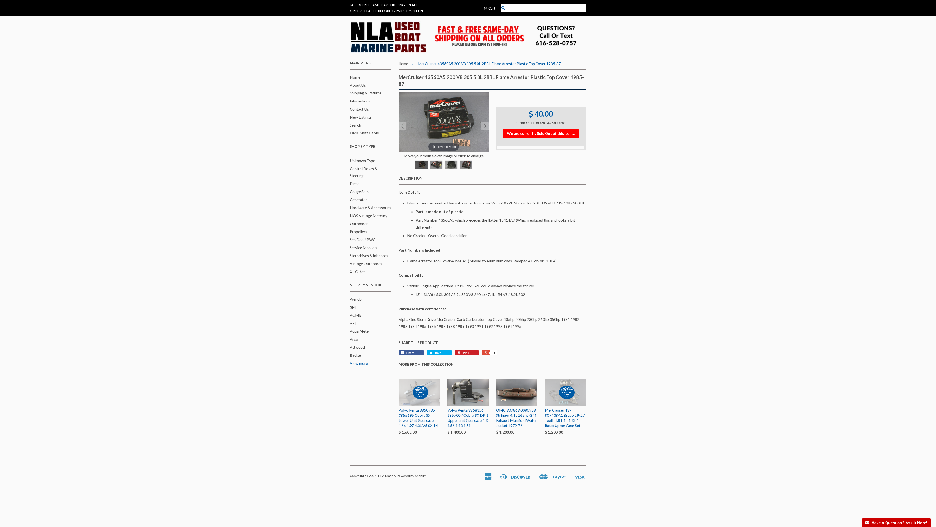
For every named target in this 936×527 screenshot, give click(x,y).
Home (355, 77)
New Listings (360, 117)
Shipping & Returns (365, 93)
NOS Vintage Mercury (368, 215)
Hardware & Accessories (370, 207)
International (360, 101)
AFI (353, 323)
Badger (356, 355)
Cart (491, 8)
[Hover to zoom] (444, 122)
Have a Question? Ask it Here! (898, 523)
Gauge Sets (359, 191)
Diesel (355, 183)
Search (355, 125)
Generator (358, 199)
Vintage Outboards (366, 263)
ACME (355, 315)
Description (410, 178)
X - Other (357, 271)
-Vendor (356, 299)
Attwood (357, 347)
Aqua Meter (360, 331)
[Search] (503, 8)
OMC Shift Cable (364, 133)
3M (353, 307)
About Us (358, 85)
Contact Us (359, 109)
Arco (354, 339)
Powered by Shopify (411, 476)
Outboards (359, 223)
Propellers (358, 231)
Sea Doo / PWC (363, 239)
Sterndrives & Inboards (369, 255)
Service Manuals (363, 247)
